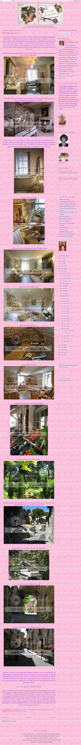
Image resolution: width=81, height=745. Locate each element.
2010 (62, 347)
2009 (62, 350)
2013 (62, 268)
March (64, 296)
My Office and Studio (41, 27)
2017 (62, 258)
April (63, 293)
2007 (62, 355)
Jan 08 (66, 328)
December (65, 273)
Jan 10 (66, 326)
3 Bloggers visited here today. (39, 710)
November (65, 275)
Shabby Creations (63, 367)
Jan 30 (66, 303)
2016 (62, 260)
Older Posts (53, 717)
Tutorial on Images (53, 27)
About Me (25, 27)
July (63, 286)
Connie (69, 41)
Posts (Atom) (12, 721)
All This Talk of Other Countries (10, 33)
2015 (62, 263)
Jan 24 (66, 311)
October (64, 278)
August (64, 283)
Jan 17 (66, 316)
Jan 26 (66, 308)
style (25, 711)
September (65, 280)
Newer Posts (5, 717)
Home (29, 717)
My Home (31, 27)
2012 (62, 271)
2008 (62, 352)
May (63, 291)
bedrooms (12, 711)
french (19, 711)
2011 (62, 344)
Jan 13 (66, 321)
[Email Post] (53, 710)
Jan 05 (66, 338)
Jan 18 (66, 313)
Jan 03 (66, 341)
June (63, 288)
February (64, 298)
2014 (62, 266)
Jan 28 (66, 305)
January (64, 301)
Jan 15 (66, 318)
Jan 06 (66, 336)
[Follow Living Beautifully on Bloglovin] (64, 33)
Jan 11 (65, 323)
